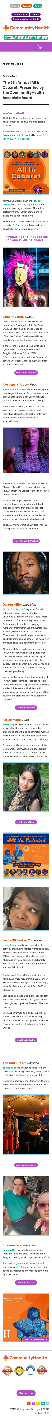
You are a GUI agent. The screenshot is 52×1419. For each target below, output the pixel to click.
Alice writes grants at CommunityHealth (24, 1263)
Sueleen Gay (10, 1249)
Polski (38, 6)
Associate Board (36, 131)
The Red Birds (10, 1067)
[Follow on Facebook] (29, 1403)
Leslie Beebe (10, 945)
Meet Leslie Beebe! (26, 1040)
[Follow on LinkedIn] (38, 1403)
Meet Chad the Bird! (26, 372)
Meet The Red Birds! (26, 1165)
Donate (35, 14)
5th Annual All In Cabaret (16, 138)
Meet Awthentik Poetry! (26, 541)
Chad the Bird (10, 321)
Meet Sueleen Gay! (26, 1282)
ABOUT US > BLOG (13, 63)
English (15, 6)
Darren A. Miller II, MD (14, 609)
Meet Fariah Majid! (26, 822)
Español (27, 6)
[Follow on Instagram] (33, 1403)
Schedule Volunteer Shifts (26, 19)
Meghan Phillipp (24, 1075)
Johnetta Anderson (13, 389)
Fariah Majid (9, 724)
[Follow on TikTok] (47, 1403)
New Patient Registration (26, 37)
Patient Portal (20, 14)
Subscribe (26, 1393)
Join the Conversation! (35, 1339)
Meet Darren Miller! (26, 707)
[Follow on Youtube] (43, 1403)
